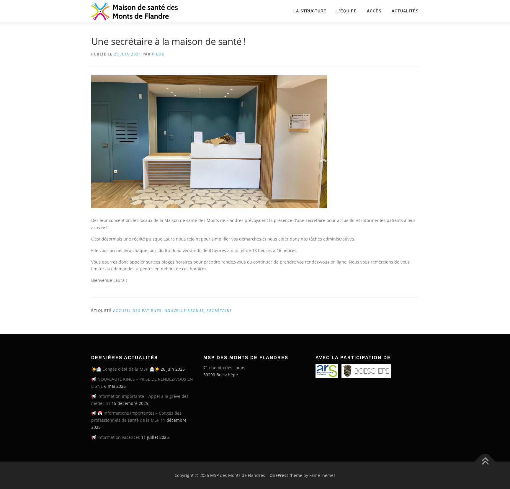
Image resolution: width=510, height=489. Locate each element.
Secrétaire (219, 310)
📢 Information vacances (115, 437)
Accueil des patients (137, 310)
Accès (374, 11)
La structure (309, 11)
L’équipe (346, 11)
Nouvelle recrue (184, 310)
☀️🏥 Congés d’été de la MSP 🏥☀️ (125, 369)
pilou (158, 54)
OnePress (278, 475)
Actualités (405, 11)
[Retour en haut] (485, 461)
